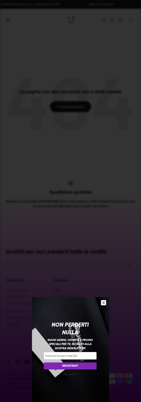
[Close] (103, 302)
